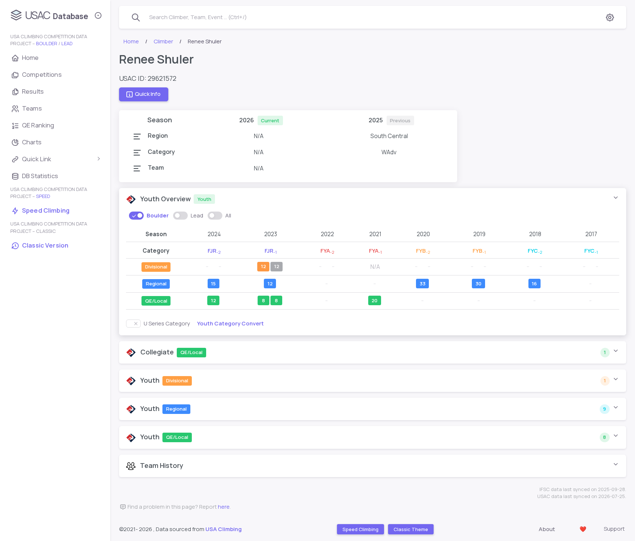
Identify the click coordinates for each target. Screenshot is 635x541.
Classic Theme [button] (410, 529)
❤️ (583, 529)
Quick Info (148, 94)
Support (614, 529)
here (224, 507)
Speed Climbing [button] (360, 529)
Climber (163, 41)
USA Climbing (223, 529)
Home (131, 41)
